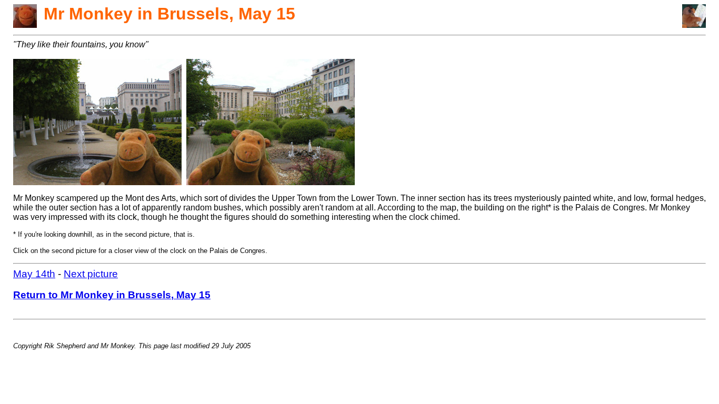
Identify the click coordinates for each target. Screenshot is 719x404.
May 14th (34, 273)
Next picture (91, 273)
